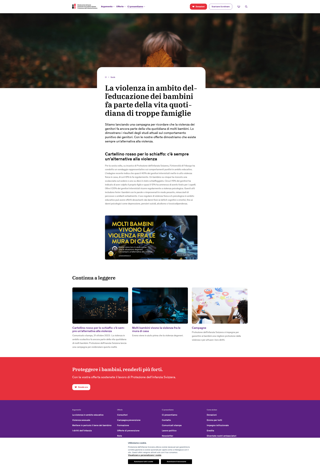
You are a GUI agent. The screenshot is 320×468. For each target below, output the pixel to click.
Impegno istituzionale (218, 425)
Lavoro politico (169, 430)
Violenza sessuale (81, 420)
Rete (119, 435)
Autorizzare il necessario (176, 462)
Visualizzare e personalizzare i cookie (144, 455)
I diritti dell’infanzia (82, 430)
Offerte (120, 6)
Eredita (210, 430)
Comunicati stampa (172, 425)
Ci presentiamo (135, 6)
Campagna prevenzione (128, 420)
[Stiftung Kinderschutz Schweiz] (84, 6)
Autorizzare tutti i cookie (143, 462)
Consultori (122, 414)
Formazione (123, 425)
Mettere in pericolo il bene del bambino (92, 425)
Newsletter (167, 435)
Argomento (106, 6)
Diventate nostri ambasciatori (221, 435)
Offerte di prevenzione (128, 430)
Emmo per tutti (214, 420)
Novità (113, 77)
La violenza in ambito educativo (88, 414)
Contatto (166, 420)
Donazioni (212, 414)
